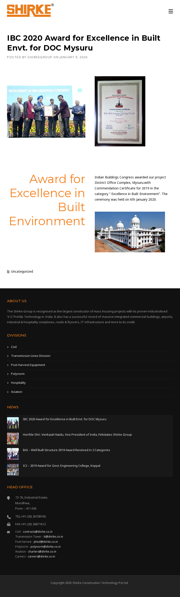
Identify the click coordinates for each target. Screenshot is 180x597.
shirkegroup (39, 57)
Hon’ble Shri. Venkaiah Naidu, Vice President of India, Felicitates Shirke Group (77, 434)
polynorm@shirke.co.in (45, 546)
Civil (14, 347)
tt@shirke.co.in (53, 536)
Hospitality (18, 382)
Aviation (16, 392)
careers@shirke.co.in (41, 556)
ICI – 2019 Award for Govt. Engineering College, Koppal (61, 465)
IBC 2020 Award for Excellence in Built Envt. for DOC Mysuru (64, 419)
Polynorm (18, 374)
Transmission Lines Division (30, 356)
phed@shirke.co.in (46, 541)
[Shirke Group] (30, 9)
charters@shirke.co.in (42, 551)
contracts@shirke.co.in (37, 531)
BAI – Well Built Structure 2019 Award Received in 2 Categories (66, 450)
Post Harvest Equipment (28, 365)
